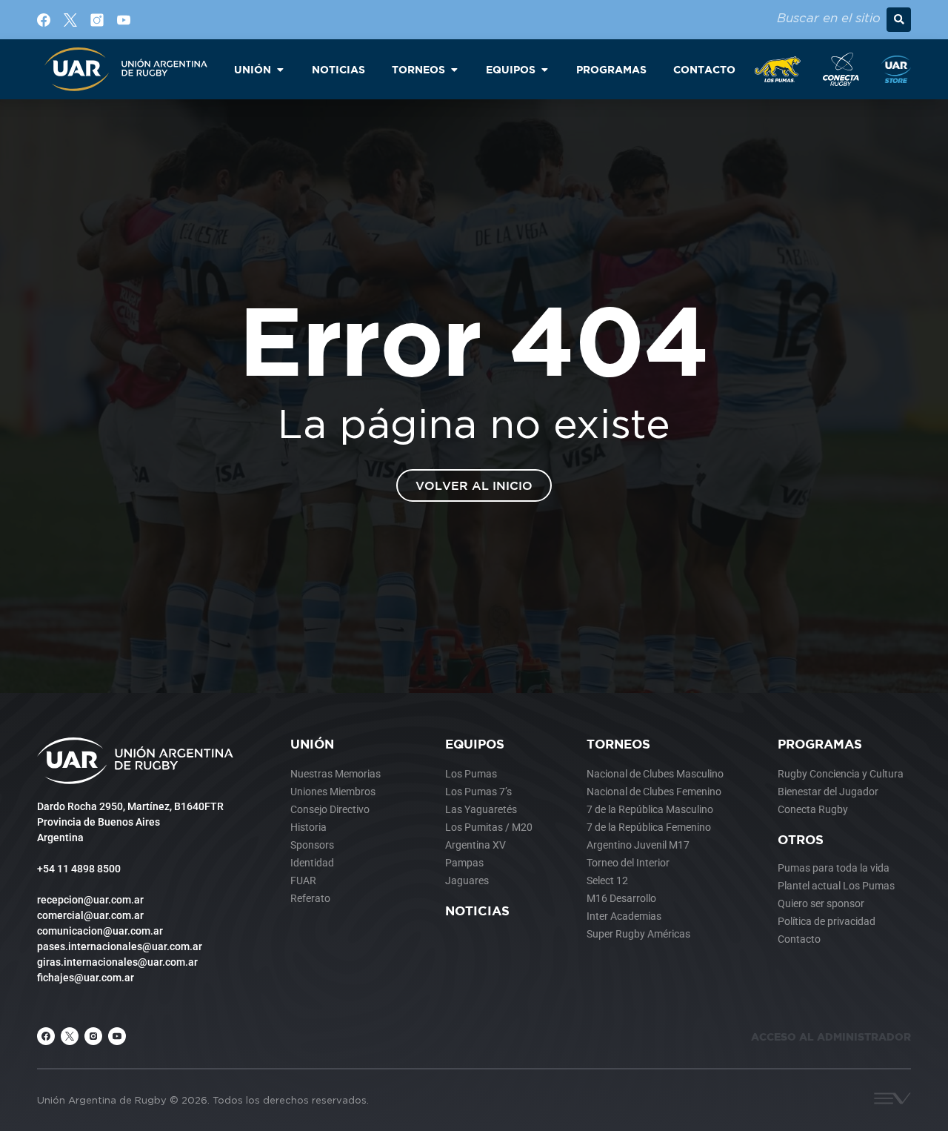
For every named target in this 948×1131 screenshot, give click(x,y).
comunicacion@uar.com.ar (100, 931)
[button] (899, 19)
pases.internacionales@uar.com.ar (119, 946)
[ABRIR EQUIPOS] (544, 69)
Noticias (477, 910)
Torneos (618, 744)
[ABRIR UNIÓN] (280, 69)
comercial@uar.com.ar (90, 915)
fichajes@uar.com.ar (85, 978)
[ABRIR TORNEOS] (454, 69)
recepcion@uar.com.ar (90, 900)
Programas (820, 744)
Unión (312, 744)
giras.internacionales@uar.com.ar (117, 962)
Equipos (474, 744)
